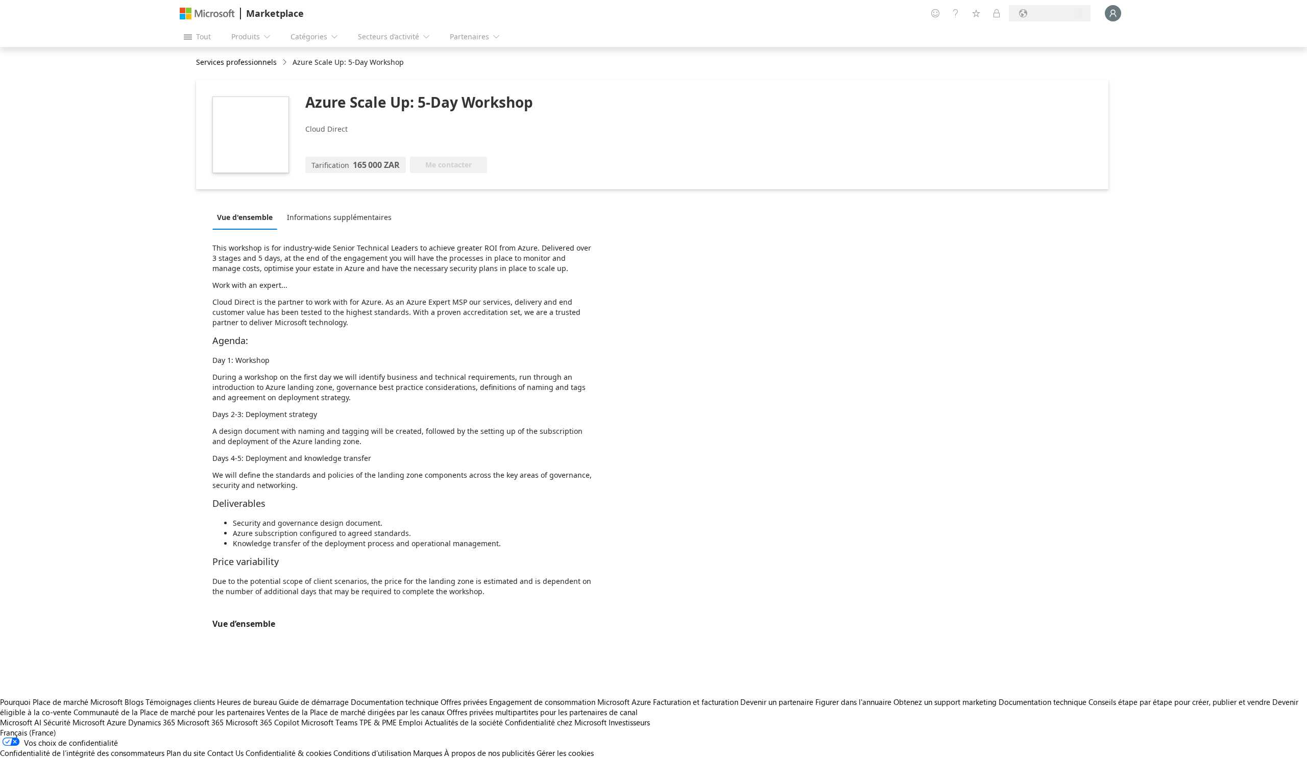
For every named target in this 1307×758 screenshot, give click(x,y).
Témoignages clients (180, 702)
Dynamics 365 (151, 722)
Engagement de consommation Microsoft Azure (571, 702)
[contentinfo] (285, 62)
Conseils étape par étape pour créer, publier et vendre (1179, 702)
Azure (116, 722)
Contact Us (225, 753)
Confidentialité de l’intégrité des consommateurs (82, 753)
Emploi (411, 722)
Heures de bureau (247, 702)
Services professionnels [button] (236, 62)
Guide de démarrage (314, 702)
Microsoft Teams (329, 722)
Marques (427, 753)
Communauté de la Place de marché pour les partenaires (169, 712)
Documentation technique (395, 702)
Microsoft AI (20, 722)
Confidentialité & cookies (288, 753)
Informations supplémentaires (339, 217)
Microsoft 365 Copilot (262, 722)
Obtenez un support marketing (945, 702)
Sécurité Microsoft (74, 722)
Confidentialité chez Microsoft (556, 722)
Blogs (134, 702)
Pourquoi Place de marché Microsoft (61, 702)
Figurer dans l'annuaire (853, 702)
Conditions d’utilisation (372, 753)
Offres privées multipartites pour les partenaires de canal (542, 712)
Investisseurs (629, 722)
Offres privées (464, 702)
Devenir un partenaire (776, 702)
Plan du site (185, 753)
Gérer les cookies (565, 753)
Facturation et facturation (695, 702)
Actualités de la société (464, 722)
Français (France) (28, 732)
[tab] (247, 217)
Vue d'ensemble (245, 217)
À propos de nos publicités (489, 753)
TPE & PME (378, 722)
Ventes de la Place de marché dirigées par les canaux (356, 712)
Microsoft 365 (200, 722)
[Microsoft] (207, 13)
